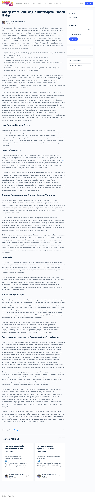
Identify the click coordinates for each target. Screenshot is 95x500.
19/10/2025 (45, 478)
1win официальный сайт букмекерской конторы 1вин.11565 (14, 448)
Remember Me (76, 34)
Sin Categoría (16, 430)
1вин (63, 160)
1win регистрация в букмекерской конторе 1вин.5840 (46, 448)
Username (73, 17)
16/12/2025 (12, 478)
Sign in (81, 3)
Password (73, 25)
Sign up (89, 3)
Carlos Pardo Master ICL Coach (15, 21)
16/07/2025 (9, 23)
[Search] (74, 4)
